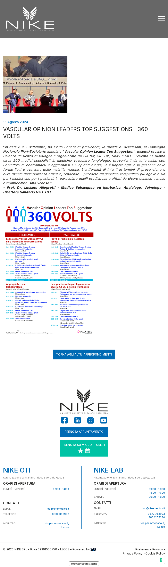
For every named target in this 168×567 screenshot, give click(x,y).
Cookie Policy (155, 553)
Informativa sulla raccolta (84, 563)
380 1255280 (157, 517)
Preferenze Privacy (149, 549)
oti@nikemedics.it (58, 508)
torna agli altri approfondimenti (84, 354)
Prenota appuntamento (84, 431)
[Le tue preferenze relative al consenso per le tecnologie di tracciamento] (161, 560)
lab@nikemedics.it (154, 508)
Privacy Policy (133, 553)
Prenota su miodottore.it (84, 445)
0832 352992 (60, 514)
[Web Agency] (93, 549)
